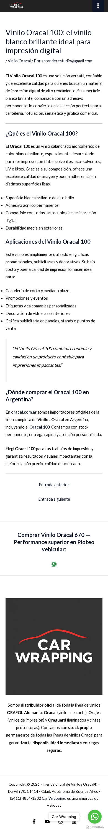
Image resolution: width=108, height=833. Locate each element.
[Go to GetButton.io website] (95, 827)
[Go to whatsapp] (95, 817)
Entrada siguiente (54, 499)
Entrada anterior (54, 484)
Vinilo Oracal (19, 60)
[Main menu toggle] (98, 6)
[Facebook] (34, 821)
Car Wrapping (53, 798)
